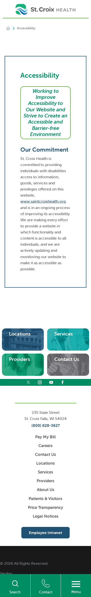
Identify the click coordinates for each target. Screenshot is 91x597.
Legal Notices (45, 516)
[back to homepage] (8, 28)
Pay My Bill (45, 437)
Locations (45, 463)
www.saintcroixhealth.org (43, 201)
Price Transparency (45, 507)
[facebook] (63, 382)
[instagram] (40, 382)
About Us (45, 489)
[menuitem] (45, 573)
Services (45, 472)
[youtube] (51, 382)
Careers (45, 445)
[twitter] (28, 382)
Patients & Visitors (45, 498)
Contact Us (45, 454)
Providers (45, 480)
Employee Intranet (45, 532)
